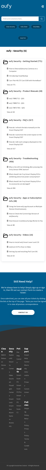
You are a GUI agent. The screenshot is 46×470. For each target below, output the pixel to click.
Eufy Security (10, 27)
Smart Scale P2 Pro (19, 388)
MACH (3, 355)
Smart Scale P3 (19, 378)
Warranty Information (26, 372)
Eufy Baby (36, 27)
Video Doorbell (11, 378)
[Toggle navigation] (42, 6)
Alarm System (11, 415)
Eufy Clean (24, 27)
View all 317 (11, 149)
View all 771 (11, 85)
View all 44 (11, 112)
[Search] (42, 18)
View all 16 (11, 256)
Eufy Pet (23, 38)
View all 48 (11, 225)
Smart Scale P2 (19, 398)
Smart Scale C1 (19, 409)
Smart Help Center (26, 358)
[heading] (23, 62)
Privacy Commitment (26, 389)
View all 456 (11, 188)
